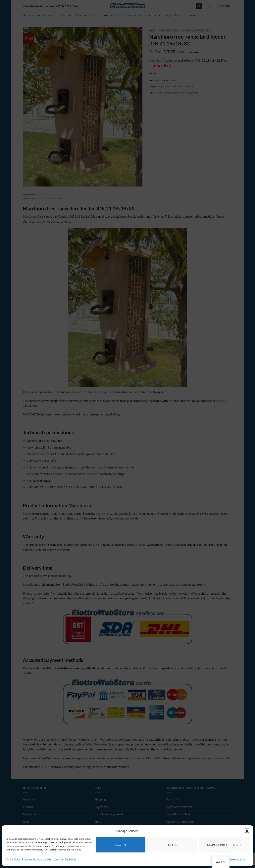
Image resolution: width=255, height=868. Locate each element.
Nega (172, 844)
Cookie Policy (13, 859)
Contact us (70, 859)
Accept (121, 844)
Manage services (236, 859)
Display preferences (224, 844)
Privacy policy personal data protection (42, 859)
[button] (247, 831)
